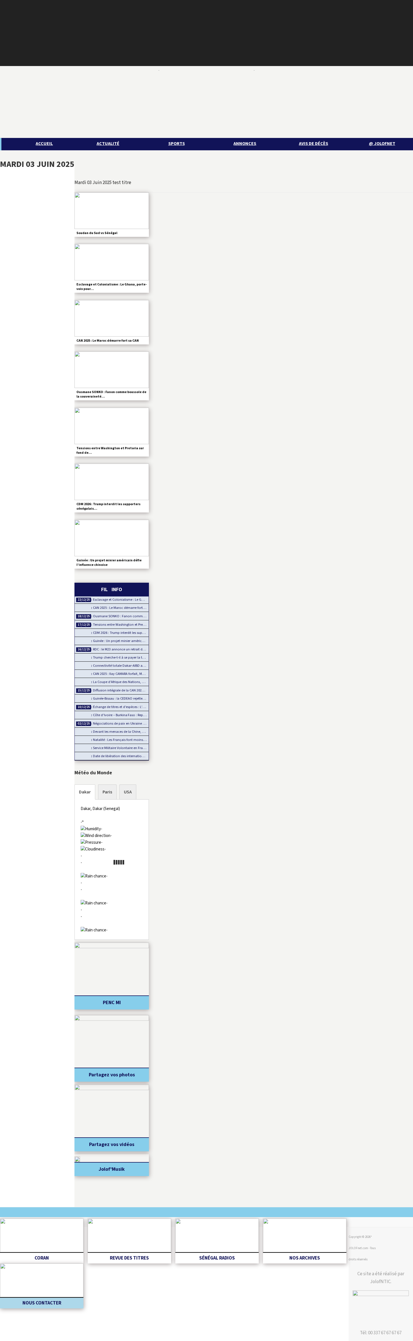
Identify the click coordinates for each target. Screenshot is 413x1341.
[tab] (84, 792)
